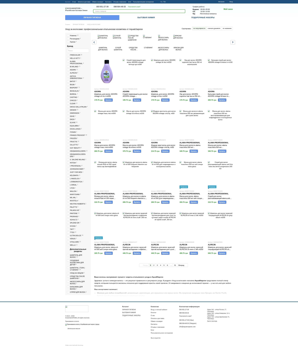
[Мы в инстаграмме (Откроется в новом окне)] (157, 2)
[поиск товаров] (183, 11)
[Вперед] (233, 42)
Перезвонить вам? (134, 7)
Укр (161, 1)
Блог (129, 2)
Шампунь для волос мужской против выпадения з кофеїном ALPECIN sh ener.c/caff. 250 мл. (135, 250)
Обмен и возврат (97, 2)
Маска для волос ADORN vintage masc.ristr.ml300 (104, 146)
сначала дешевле (214, 28)
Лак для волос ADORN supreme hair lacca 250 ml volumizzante (189, 96)
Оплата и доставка (84, 2)
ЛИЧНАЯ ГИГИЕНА (92, 18)
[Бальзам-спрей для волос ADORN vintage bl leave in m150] (220, 71)
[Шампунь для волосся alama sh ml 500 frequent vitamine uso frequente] (135, 173)
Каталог (67, 2)
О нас (74, 2)
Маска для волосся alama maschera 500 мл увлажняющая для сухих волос (189, 148)
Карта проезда (212, 321)
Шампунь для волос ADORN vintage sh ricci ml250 (105, 95)
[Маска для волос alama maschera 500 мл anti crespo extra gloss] (191, 173)
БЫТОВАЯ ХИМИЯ (146, 18)
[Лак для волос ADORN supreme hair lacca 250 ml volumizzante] (191, 71)
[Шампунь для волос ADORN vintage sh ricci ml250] (106, 71)
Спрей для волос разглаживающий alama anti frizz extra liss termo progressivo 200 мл (220, 199)
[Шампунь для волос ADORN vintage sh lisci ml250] (163, 71)
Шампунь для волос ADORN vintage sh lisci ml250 (162, 95)
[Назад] (94, 42)
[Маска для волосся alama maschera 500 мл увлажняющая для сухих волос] (191, 122)
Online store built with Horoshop (74, 345)
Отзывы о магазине (119, 2)
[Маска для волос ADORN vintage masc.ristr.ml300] (106, 122)
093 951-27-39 (102, 7)
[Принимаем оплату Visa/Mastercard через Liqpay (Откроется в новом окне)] (82, 324)
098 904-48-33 (120, 7)
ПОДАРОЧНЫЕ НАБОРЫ (203, 18)
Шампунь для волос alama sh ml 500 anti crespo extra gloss (106, 248)
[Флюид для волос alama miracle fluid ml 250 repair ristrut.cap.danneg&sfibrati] (106, 173)
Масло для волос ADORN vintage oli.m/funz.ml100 (133, 146)
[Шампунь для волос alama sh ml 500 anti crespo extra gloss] (106, 224)
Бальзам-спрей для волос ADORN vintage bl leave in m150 (218, 96)
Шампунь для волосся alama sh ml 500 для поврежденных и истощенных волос (163, 198)
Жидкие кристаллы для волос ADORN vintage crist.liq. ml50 (163, 146)
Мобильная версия (73, 328)
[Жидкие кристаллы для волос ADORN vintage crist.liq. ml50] (163, 122)
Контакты (108, 2)
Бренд (70, 46)
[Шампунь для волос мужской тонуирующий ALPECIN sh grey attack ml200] (220, 224)
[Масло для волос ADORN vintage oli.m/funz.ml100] (135, 122)
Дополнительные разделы (78, 250)
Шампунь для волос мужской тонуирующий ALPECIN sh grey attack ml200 (219, 249)
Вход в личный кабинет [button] (159, 310)
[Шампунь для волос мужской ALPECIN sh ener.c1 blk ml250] (191, 224)
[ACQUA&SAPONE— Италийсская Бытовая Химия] (76, 309)
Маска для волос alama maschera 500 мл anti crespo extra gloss (190, 198)
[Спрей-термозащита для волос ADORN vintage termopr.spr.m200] (135, 71)
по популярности (199, 28)
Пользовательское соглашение (143, 2)
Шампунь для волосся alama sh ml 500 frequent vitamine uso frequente (135, 198)
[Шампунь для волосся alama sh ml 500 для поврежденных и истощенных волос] (163, 173)
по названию (227, 28)
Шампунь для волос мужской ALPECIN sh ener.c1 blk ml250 (191, 248)
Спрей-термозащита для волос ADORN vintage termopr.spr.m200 (135, 96)
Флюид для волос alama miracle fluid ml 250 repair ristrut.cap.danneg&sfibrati (104, 198)
